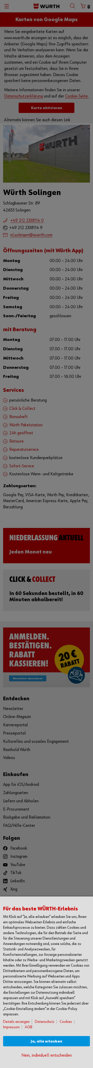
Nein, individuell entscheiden (46, 1055)
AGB (28, 1027)
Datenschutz (45, 1022)
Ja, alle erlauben (46, 1041)
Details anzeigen (16, 1022)
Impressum (11, 1027)
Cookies (66, 1022)
